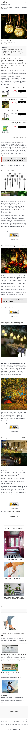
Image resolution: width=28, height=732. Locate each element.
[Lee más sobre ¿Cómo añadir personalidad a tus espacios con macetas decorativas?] (14, 589)
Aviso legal (14, 710)
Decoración (7, 7)
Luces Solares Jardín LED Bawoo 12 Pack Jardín (14, 87)
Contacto (14, 713)
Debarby (5, 2)
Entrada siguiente (14, 519)
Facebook (9, 511)
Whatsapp (18, 511)
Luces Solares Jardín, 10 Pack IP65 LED (14, 99)
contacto (24, 726)
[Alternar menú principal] (25, 3)
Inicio (2, 7)
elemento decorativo (18, 209)
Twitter (13, 511)
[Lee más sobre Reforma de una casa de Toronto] (14, 544)
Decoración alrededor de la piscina (10, 672)
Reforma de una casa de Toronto (13, 559)
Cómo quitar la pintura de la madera (12, 579)
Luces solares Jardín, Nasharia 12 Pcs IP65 (14, 110)
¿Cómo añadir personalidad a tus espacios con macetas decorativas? (14, 597)
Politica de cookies (14, 711)
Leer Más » (19, 660)
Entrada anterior (14, 516)
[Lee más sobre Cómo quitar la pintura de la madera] (14, 569)
